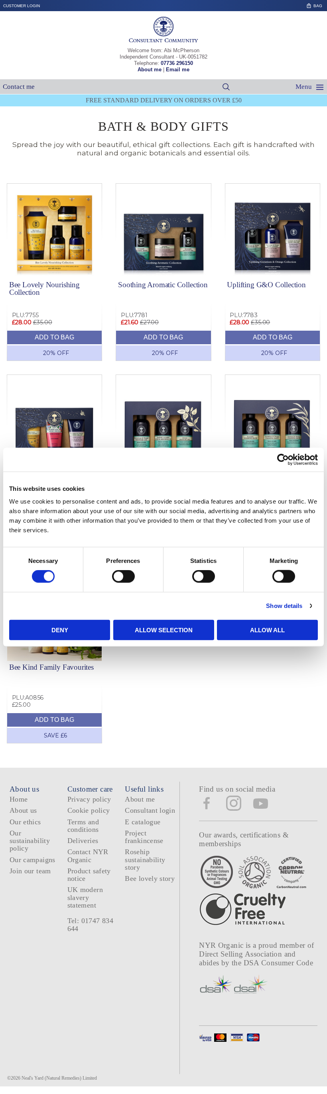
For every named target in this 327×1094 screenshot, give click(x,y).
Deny (59, 629)
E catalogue (142, 822)
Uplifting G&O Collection (266, 284)
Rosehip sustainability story (145, 859)
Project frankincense (144, 837)
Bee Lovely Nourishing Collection (44, 288)
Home (19, 799)
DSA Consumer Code (278, 963)
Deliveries (82, 841)
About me (150, 70)
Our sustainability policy (30, 841)
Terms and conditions (83, 825)
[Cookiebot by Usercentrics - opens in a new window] (283, 460)
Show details (284, 605)
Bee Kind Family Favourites (51, 667)
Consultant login (150, 810)
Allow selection (164, 629)
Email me (177, 70)
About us (23, 810)
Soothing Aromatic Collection (163, 284)
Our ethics (25, 822)
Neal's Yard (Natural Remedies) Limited (59, 1078)
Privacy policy (89, 799)
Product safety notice (89, 874)
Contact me (19, 86)
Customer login (21, 6)
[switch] (123, 576)
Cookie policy (88, 810)
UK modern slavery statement (85, 897)
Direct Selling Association (241, 954)
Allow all (267, 629)
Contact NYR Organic (87, 855)
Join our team (30, 871)
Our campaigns (32, 860)
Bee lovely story (150, 878)
